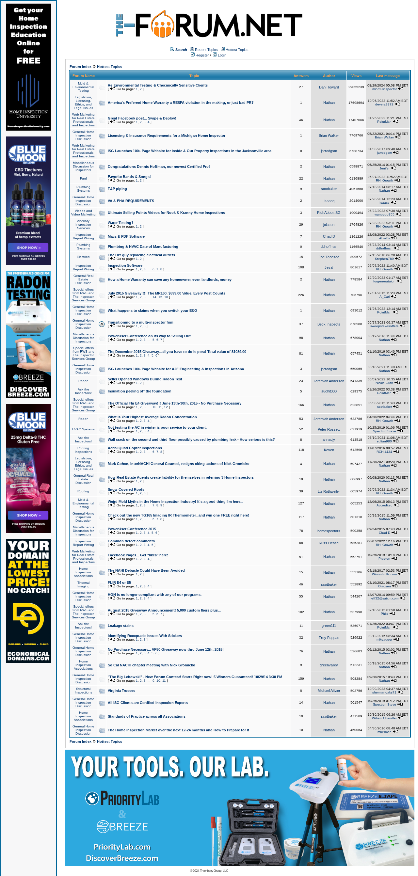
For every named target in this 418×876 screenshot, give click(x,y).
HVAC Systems (83, 429)
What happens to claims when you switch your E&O (152, 310)
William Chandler (384, 718)
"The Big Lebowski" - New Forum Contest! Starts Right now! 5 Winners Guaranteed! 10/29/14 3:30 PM (195, 677)
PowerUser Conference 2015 (132, 529)
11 (160, 407)
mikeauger (384, 639)
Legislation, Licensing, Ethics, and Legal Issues (83, 102)
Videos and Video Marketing (83, 212)
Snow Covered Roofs (126, 489)
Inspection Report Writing (83, 236)
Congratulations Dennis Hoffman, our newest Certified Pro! (159, 166)
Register (202, 55)
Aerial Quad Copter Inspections (135, 448)
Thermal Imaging (83, 584)
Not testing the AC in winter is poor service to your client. (157, 427)
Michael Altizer (329, 691)
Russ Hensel (329, 543)
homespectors (328, 531)
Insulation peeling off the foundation (139, 391)
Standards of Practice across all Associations (146, 716)
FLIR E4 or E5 (119, 582)
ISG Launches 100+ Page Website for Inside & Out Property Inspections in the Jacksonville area (189, 151)
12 (166, 407)
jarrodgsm (329, 151)
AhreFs (384, 238)
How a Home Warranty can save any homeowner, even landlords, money (170, 279)
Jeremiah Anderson (329, 381)
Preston (384, 558)
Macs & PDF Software (126, 236)
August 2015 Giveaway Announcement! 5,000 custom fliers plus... (164, 610)
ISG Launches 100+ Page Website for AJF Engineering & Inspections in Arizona (176, 369)
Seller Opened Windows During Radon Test (145, 379)
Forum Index (80, 67)
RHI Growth (384, 180)
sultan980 (384, 441)
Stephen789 (384, 259)
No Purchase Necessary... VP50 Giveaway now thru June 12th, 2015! (166, 649)
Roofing (83, 491)
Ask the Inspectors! (83, 391)
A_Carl (384, 296)
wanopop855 (384, 214)
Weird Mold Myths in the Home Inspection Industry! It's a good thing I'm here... (175, 501)
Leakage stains (121, 626)
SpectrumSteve (384, 431)
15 (160, 297)
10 (154, 407)
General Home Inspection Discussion (83, 135)
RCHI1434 (384, 452)
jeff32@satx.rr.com (384, 598)
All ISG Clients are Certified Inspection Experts (148, 703)
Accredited (385, 505)
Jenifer (384, 168)
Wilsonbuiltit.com (384, 574)
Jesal (329, 267)
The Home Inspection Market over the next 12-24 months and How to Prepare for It (178, 730)
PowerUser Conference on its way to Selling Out (149, 336)
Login (221, 55)
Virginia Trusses (121, 691)
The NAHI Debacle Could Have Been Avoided (146, 570)
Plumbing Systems (83, 188)
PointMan (384, 121)
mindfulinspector (384, 89)
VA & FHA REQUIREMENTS (131, 201)
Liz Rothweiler (329, 491)
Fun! (83, 178)
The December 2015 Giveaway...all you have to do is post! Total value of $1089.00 (177, 352)
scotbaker (329, 189)
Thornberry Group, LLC (214, 870)
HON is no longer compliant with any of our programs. (154, 595)
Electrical (83, 257)
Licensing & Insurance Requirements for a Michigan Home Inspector (166, 135)
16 (166, 297)
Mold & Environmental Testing (83, 87)
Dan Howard (329, 87)
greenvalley (329, 665)
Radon (83, 381)
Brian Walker (329, 135)
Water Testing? (121, 223)
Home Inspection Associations (83, 572)
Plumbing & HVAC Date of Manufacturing (143, 246)
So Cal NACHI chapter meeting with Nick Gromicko (151, 665)
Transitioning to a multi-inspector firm (140, 322)
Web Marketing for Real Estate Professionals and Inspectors (83, 120)
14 (154, 297)
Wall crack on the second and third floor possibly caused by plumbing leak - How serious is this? (191, 439)
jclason (328, 225)
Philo (384, 613)
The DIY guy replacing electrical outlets (141, 255)
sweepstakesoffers (384, 326)
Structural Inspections (83, 690)
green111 (329, 626)
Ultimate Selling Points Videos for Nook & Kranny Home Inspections (166, 213)
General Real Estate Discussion (83, 279)
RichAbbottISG (329, 213)
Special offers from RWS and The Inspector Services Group (83, 295)
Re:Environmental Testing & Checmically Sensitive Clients (158, 85)
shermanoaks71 (384, 692)
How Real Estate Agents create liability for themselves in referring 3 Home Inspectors (181, 477)
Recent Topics (206, 50)
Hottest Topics (237, 50)
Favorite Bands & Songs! (129, 177)
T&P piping (117, 189)
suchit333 (329, 391)
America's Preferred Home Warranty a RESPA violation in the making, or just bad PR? (181, 102)
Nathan (329, 102)
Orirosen (384, 586)
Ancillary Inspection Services (83, 224)
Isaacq (329, 201)
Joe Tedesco (329, 257)
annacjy (329, 439)
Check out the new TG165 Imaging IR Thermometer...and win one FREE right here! (178, 515)
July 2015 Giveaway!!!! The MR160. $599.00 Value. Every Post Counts (166, 293)
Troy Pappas (329, 638)
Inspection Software (125, 265)
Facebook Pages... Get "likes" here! (138, 555)
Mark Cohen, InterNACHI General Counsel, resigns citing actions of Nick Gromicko (178, 464)
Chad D (329, 236)
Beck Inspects (328, 324)
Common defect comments (131, 541)
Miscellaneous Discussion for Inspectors (83, 166)
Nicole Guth (384, 383)
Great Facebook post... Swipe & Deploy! (142, 118)
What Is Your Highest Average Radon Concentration (152, 417)
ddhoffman (329, 246)
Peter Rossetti (329, 429)
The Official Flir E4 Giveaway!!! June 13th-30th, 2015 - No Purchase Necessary (174, 403)
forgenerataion (384, 281)
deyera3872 (384, 104)
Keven (329, 450)
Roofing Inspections (83, 450)
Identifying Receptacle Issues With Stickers (145, 636)
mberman (385, 732)
